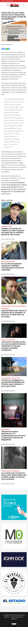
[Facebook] (12, 624)
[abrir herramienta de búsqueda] (2, 5)
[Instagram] (15, 624)
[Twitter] (14, 624)
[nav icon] (23, 5)
